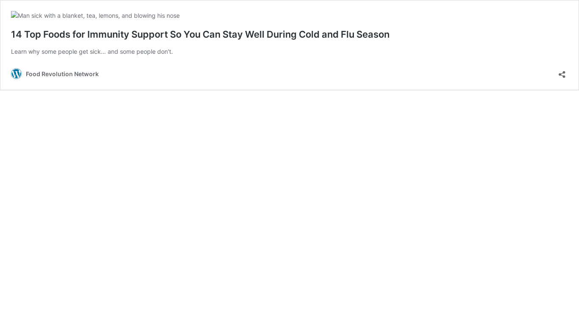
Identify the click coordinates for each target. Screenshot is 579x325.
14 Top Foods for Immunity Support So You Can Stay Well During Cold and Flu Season (200, 34)
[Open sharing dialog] (562, 71)
